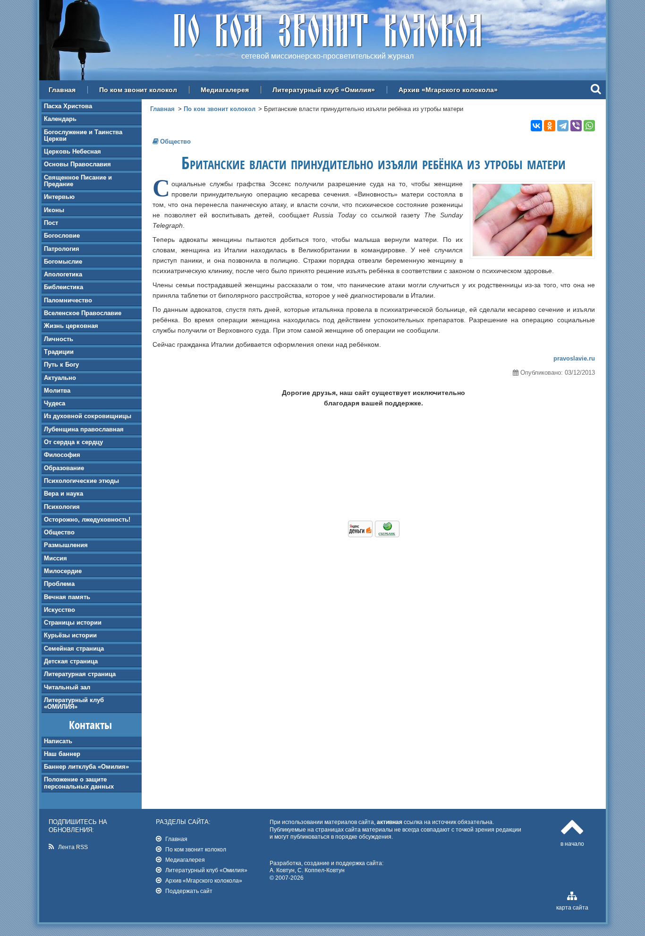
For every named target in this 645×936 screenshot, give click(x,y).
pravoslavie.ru (574, 358)
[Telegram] (563, 125)
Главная (62, 90)
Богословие (62, 235)
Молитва (57, 390)
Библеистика (63, 287)
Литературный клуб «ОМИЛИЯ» (74, 703)
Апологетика (63, 274)
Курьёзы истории (70, 635)
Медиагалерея (225, 90)
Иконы (54, 210)
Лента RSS (73, 847)
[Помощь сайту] (373, 535)
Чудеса (54, 403)
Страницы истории (73, 622)
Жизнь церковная (71, 325)
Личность (58, 339)
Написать (58, 741)
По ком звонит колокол (138, 90)
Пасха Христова (68, 106)
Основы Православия (77, 164)
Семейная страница (74, 648)
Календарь (60, 118)
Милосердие (63, 571)
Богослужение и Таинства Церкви (83, 135)
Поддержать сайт (188, 891)
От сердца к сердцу (73, 442)
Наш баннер (62, 753)
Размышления (66, 545)
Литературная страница (80, 674)
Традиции (59, 351)
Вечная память (67, 597)
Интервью (59, 196)
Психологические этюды (81, 480)
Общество (59, 532)
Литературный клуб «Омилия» (323, 90)
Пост (51, 222)
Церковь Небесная (72, 151)
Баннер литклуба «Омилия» (86, 766)
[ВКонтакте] (536, 125)
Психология (62, 506)
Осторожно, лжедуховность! (87, 519)
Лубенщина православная (84, 429)
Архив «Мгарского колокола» (448, 90)
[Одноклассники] (549, 125)
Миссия (55, 558)
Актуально (60, 377)
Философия (62, 454)
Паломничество (68, 300)
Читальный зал (67, 687)
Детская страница (71, 661)
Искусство (59, 609)
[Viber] (576, 125)
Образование (64, 468)
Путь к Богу (61, 364)
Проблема (59, 583)
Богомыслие (63, 261)
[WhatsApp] (589, 125)
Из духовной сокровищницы (87, 416)
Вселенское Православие (82, 313)
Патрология (61, 248)
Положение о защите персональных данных (79, 783)
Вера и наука (63, 493)
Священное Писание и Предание (78, 181)
